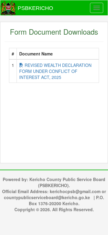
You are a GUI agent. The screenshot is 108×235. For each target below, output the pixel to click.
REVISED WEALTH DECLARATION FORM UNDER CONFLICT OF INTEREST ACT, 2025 (55, 71)
